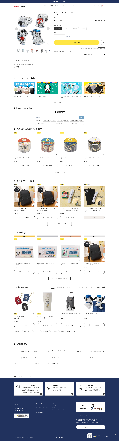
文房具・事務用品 (56, 358)
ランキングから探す (58, 123)
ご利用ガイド (54, 403)
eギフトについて (101, 47)
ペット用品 (36, 363)
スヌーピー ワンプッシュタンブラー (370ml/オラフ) (45, 317)
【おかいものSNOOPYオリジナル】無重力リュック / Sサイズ (46, 209)
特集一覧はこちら (59, 103)
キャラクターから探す (75, 123)
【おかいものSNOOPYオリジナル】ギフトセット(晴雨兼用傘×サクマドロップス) (69, 210)
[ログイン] (98, 6)
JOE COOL (74, 28)
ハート (65, 28)
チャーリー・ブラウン (71, 287)
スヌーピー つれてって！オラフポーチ (93, 313)
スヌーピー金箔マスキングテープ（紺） (68, 157)
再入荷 (56, 6)
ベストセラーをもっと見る (58, 278)
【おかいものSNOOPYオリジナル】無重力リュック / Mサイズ (22, 209)
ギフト (68, 6)
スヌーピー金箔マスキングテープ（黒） (91, 157)
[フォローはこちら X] (22, 410)
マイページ (38, 405)
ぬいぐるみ (60, 120)
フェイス (58, 28)
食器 (35, 358)
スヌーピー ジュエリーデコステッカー (26, 376)
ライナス (81, 287)
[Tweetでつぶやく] (101, 55)
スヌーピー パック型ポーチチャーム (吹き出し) (22, 317)
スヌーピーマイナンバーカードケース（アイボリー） (22, 264)
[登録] (103, 427)
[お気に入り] (95, 6)
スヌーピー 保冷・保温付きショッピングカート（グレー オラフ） (69, 314)
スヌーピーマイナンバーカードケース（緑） (69, 264)
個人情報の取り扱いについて (58, 409)
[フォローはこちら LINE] (17, 404)
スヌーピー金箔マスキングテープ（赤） (45, 157)
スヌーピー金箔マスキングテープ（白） (21, 157)
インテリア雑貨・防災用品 (95, 351)
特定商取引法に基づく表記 (41, 407)
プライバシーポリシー (41, 409)
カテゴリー (44, 6)
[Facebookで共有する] (95, 55)
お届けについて (25, 60)
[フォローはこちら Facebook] (20, 410)
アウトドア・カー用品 (75, 351)
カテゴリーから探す (42, 123)
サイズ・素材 (17, 60)
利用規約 (53, 407)
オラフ (83, 28)
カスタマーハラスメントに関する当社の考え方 (42, 411)
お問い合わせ (39, 403)
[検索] (104, 6)
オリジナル (74, 6)
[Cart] (101, 6)
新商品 (51, 6)
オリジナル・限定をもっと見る (58, 224)
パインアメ (66, 120)
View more (100, 287)
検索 (81, 117)
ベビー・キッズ (55, 363)
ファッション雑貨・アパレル (22, 351)
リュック (53, 120)
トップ (15, 376)
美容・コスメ (18, 363)
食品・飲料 (91, 358)
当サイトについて (55, 405)
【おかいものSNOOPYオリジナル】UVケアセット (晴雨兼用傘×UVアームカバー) (93, 210)
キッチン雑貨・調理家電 (21, 358)
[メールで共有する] (104, 55)
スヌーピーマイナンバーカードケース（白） (46, 264)
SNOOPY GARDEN (74, 120)
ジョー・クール (47, 120)
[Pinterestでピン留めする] (98, 55)
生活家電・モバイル (75, 358)
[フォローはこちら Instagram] (15, 404)
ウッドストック (60, 287)
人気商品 (63, 6)
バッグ (35, 351)
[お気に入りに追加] (102, 42)
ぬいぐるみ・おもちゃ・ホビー (59, 351)
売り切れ (94, 217)
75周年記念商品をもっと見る (59, 172)
